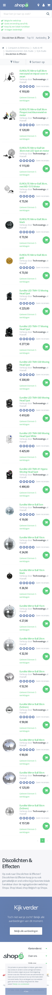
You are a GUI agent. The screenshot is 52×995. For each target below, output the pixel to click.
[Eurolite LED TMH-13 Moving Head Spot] (9, 304)
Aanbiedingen (42, 37)
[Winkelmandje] (49, 5)
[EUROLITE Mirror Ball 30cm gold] (9, 268)
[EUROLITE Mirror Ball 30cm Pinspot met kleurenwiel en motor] (9, 124)
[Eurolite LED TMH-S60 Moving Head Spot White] (9, 447)
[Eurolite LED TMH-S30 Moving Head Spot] (9, 375)
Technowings (39, 79)
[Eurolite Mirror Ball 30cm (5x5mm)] (9, 718)
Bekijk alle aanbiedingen (26, 931)
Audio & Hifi (37, 47)
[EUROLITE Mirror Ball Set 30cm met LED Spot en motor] (9, 161)
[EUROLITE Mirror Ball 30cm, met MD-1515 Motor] (9, 197)
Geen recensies (42, 86)
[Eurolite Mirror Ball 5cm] (9, 516)
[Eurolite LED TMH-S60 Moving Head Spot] (9, 411)
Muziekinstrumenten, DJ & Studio (19, 51)
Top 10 (30, 37)
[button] (38, 5)
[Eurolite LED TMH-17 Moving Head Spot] (9, 340)
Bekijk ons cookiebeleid (21, 984)
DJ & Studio (41, 51)
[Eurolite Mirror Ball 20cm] (9, 650)
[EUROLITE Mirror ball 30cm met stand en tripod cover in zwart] (9, 85)
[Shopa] (21, 5)
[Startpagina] (3, 47)
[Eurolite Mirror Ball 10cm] (9, 549)
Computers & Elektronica (18, 47)
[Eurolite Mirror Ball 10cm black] (9, 584)
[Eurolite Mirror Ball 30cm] (9, 683)
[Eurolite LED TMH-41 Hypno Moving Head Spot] (9, 482)
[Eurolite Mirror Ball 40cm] (9, 751)
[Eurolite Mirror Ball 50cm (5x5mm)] (9, 819)
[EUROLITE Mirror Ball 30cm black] (9, 233)
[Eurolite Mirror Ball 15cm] (9, 617)
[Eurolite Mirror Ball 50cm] (9, 784)
